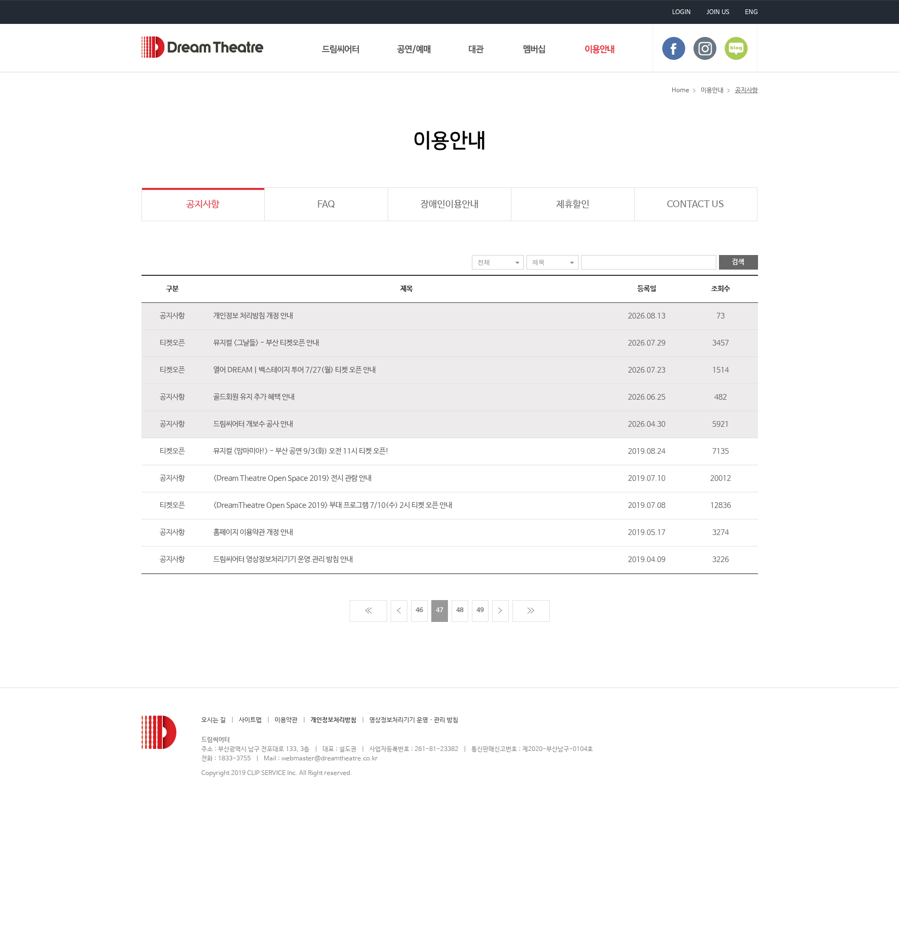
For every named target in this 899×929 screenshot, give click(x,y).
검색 (738, 262)
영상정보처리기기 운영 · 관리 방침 (413, 720)
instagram (704, 48)
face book (673, 48)
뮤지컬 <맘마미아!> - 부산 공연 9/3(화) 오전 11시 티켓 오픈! (301, 451)
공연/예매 (414, 51)
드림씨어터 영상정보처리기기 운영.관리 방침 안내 (283, 559)
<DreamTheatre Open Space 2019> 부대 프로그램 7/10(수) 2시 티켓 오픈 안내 (332, 505)
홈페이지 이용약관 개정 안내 (253, 532)
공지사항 (203, 204)
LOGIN (681, 12)
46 (419, 610)
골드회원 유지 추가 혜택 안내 (253, 397)
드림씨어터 (202, 47)
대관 (476, 51)
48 (460, 610)
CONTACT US (695, 204)
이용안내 (599, 51)
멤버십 (534, 51)
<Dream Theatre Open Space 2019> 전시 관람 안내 (292, 478)
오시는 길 (213, 720)
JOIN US (718, 12)
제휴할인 (572, 204)
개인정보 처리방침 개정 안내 (253, 316)
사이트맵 (250, 720)
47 (439, 610)
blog (736, 48)
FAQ (326, 204)
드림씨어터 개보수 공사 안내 (253, 424)
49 (480, 610)
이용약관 (286, 720)
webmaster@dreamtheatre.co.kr (329, 758)
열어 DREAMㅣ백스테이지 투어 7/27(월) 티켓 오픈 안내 (294, 370)
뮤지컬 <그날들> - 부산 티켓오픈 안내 (266, 343)
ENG (751, 12)
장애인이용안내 (449, 204)
